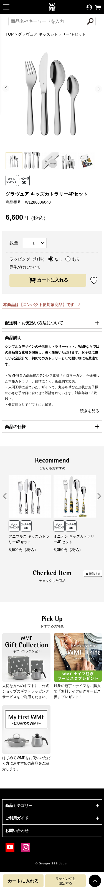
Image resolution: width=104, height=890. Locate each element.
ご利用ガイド (17, 818)
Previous (5, 88)
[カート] (98, 7)
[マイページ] (89, 7)
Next (98, 89)
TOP (10, 34)
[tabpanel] (52, 94)
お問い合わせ (17, 830)
